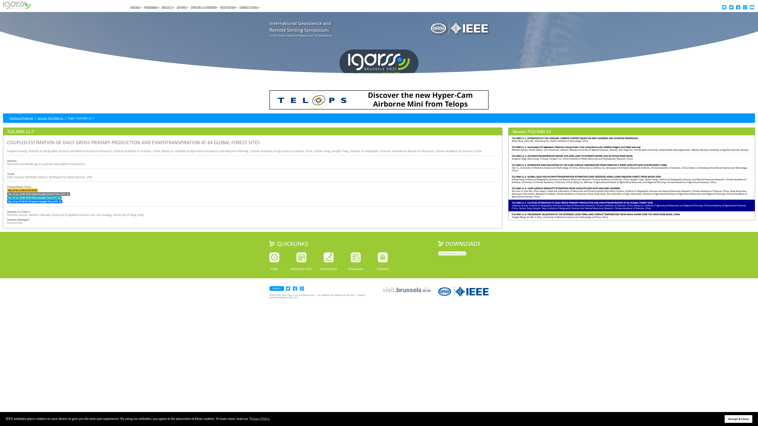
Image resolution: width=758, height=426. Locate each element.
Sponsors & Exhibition (203, 8)
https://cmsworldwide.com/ (301, 295)
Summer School (248, 8)
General (135, 8)
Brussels (167, 8)
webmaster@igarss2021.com (283, 297)
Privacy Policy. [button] (260, 418)
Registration (227, 8)
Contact (277, 288)
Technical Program (21, 118)
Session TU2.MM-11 (50, 118)
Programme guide (452, 253)
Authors (181, 8)
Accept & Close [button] (738, 418)
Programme (151, 8)
